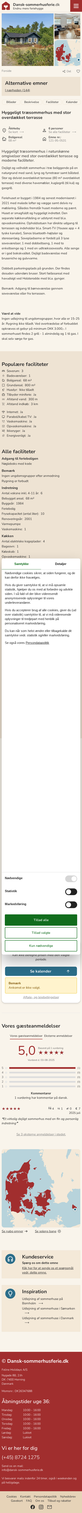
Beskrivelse (31, 102)
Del (69, 71)
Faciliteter (52, 102)
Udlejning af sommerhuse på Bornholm (42, 1301)
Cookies (12, 1497)
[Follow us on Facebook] (32, 1507)
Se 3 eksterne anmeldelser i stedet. (41, 1134)
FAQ (29, 1501)
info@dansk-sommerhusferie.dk (22, 1470)
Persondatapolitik (45, 1497)
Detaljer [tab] (60, 564)
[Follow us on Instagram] (41, 1507)
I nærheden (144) (17, 90)
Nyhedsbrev (68, 1497)
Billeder (11, 102)
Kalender (72, 102)
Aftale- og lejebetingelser (41, 997)
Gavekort (17, 1501)
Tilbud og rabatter (59, 1501)
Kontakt (25, 1497)
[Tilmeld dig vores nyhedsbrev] (49, 1507)
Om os (39, 1501)
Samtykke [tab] (21, 564)
